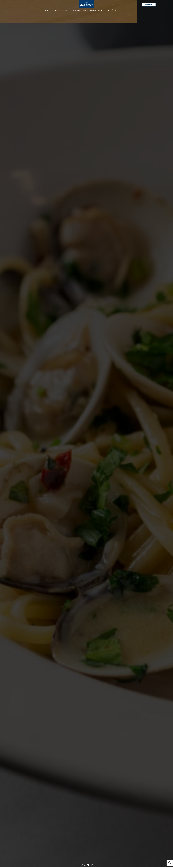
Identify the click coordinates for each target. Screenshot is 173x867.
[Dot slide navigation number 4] (92, 865)
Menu (46, 10)
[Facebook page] (112, 10)
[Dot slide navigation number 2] (85, 865)
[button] (4, 862)
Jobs (107, 10)
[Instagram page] (115, 10)
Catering (54, 10)
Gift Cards (76, 10)
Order (84, 10)
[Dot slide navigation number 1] (82, 865)
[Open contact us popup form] (169, 862)
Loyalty (100, 10)
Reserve (148, 4)
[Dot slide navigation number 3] (88, 865)
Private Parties (66, 10)
